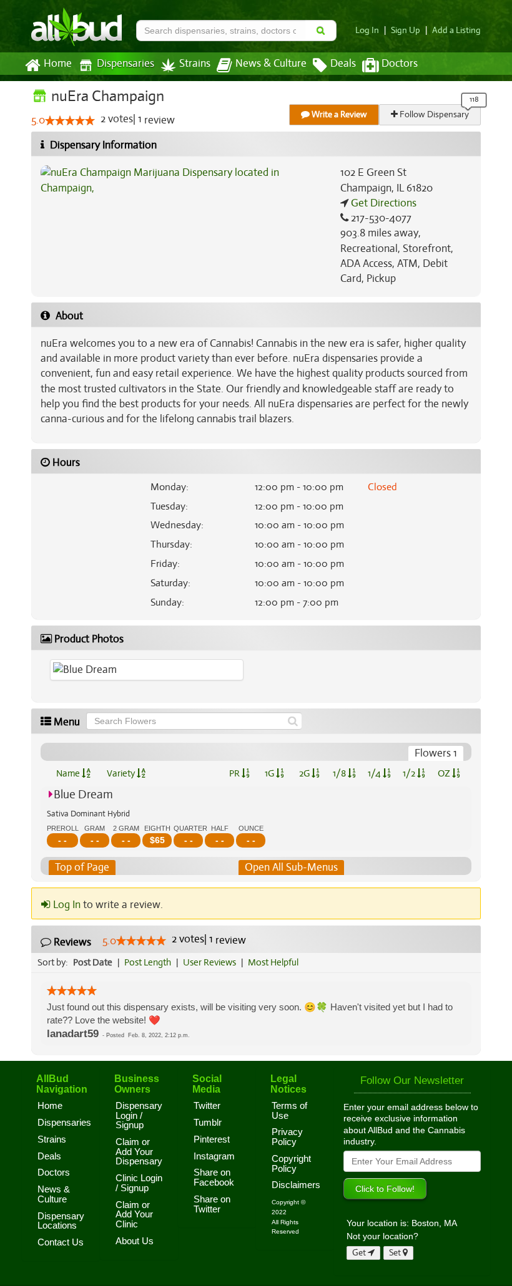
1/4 (375, 773)
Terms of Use (289, 1111)
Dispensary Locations (60, 1221)
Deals (343, 63)
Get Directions (382, 203)
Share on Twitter (212, 1204)
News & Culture (271, 63)
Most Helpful (273, 962)
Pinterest (212, 1139)
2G (305, 773)
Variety (122, 773)
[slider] (70, 120)
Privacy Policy (287, 1137)
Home (58, 63)
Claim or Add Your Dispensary (139, 1151)
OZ (445, 773)
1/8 (340, 773)
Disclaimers (296, 1185)
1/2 (410, 773)
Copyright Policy (291, 1164)
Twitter (207, 1106)
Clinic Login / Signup (139, 1183)
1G (270, 773)
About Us (135, 1241)
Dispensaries (125, 63)
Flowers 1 (436, 753)
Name (69, 773)
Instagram (214, 1156)
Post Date (92, 962)
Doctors (400, 63)
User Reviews (209, 962)
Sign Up (405, 30)
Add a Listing (456, 30)
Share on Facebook (214, 1177)
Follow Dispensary (433, 114)
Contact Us (60, 1242)
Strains (194, 63)
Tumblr (208, 1123)
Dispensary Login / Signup (139, 1115)
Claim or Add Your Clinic (134, 1214)
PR (235, 773)
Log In (367, 30)
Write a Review (338, 114)
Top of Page (82, 867)
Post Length (147, 962)
